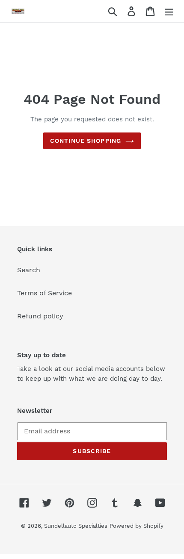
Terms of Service (44, 293)
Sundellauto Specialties (75, 526)
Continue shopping (85, 140)
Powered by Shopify (136, 526)
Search (28, 270)
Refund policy (40, 316)
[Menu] (169, 11)
